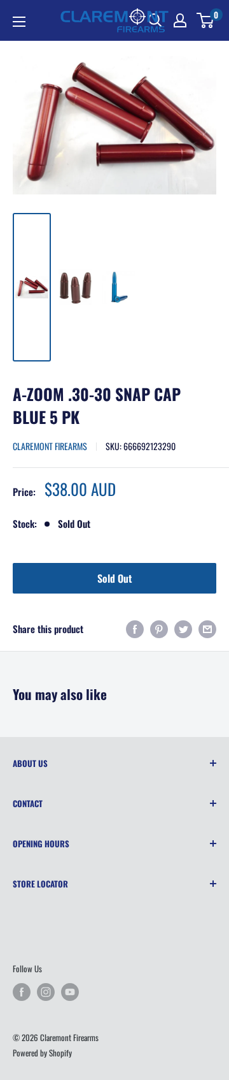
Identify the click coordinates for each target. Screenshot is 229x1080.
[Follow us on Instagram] (46, 992)
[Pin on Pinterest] (159, 629)
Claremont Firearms (50, 446)
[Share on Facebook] (135, 629)
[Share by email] (207, 629)
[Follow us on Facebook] (22, 992)
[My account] (180, 20)
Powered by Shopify (42, 1052)
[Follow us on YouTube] (70, 992)
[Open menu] (19, 22)
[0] (206, 20)
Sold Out (114, 578)
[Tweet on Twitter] (183, 629)
